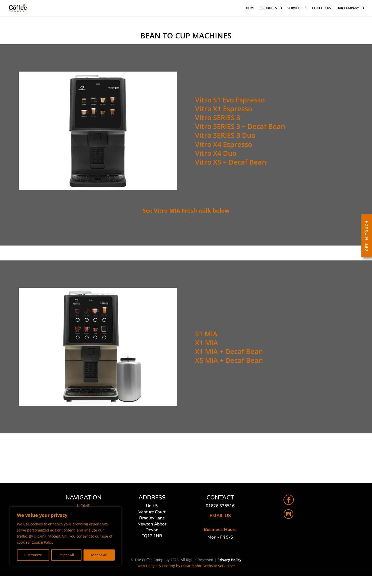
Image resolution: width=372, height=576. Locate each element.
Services (294, 8)
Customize (33, 554)
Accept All (99, 554)
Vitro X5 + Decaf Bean (230, 162)
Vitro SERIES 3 (217, 117)
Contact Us (321, 8)
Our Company (348, 8)
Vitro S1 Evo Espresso (230, 99)
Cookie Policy (42, 542)
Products (269, 8)
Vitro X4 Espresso (223, 144)
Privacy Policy (229, 559)
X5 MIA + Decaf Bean (229, 360)
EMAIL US (220, 516)
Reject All (66, 554)
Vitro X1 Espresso (223, 108)
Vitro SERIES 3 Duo (225, 135)
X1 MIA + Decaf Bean (229, 351)
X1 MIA (206, 342)
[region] (65, 536)
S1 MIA (206, 333)
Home (250, 8)
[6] (186, 464)
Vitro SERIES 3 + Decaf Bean (240, 126)
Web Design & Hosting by (186, 565)
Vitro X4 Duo (215, 153)
